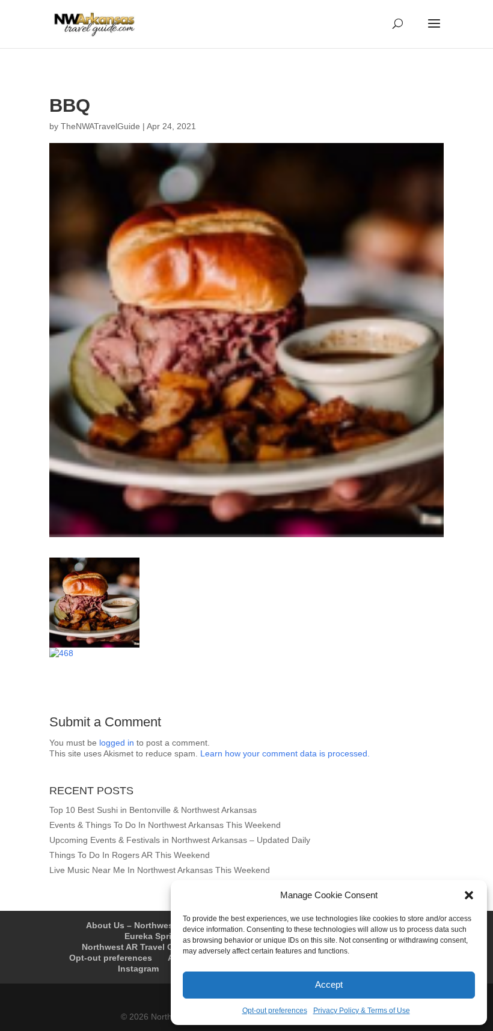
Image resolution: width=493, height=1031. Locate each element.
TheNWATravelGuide (100, 126)
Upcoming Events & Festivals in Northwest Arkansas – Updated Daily (179, 840)
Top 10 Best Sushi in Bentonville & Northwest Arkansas (153, 810)
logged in (116, 742)
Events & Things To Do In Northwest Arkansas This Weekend (165, 825)
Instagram (138, 968)
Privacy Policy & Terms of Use (361, 1010)
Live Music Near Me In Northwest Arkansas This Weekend (159, 870)
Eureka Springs (155, 936)
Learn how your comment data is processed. (285, 753)
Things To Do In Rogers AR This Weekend (129, 855)
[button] (469, 895)
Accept (329, 984)
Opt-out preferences (274, 1010)
